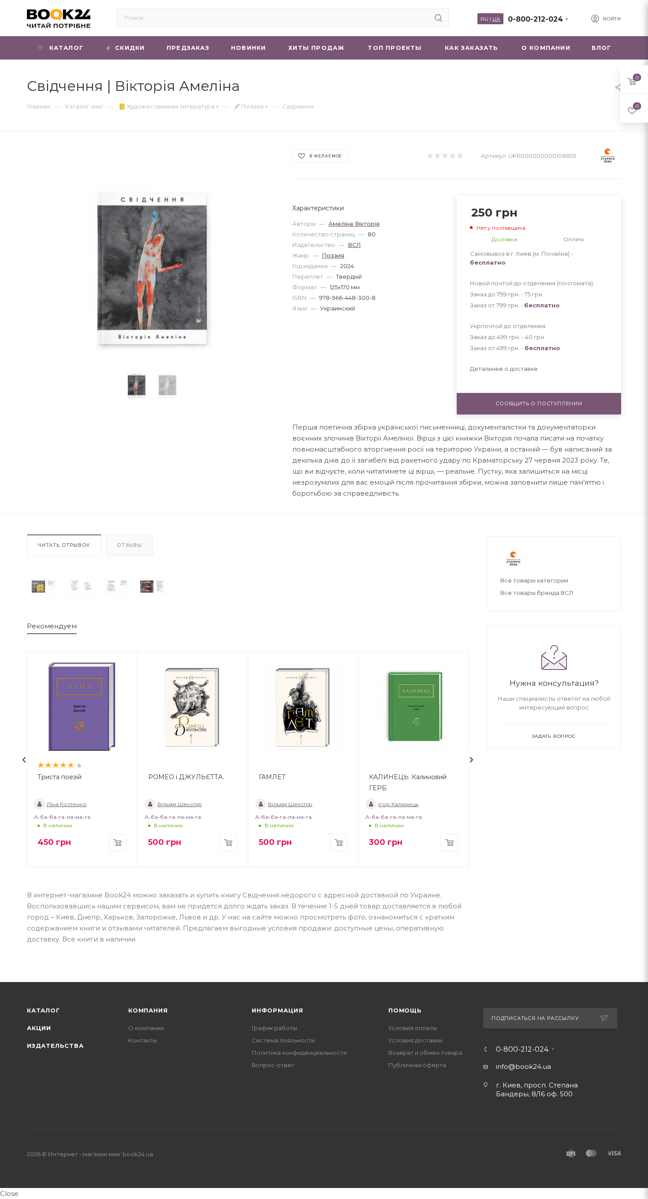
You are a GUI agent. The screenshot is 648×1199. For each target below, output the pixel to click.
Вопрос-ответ (273, 1064)
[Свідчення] (45, 587)
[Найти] (438, 17)
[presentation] (24, 760)
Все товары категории (534, 580)
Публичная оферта (417, 1064)
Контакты (142, 1040)
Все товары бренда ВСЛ (537, 592)
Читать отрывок (64, 545)
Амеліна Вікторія (354, 223)
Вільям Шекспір (179, 804)
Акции (39, 1027)
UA (496, 18)
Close (9, 1193)
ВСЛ (354, 244)
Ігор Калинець (398, 804)
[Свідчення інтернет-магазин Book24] (152, 268)
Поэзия (333, 255)
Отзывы (129, 545)
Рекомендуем (52, 626)
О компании (146, 1027)
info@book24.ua (523, 1066)
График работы (274, 1027)
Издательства (55, 1045)
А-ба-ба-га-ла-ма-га (62, 817)
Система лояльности (283, 1040)
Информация (277, 1010)
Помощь (405, 1010)
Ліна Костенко (67, 804)
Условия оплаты (412, 1027)
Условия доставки (415, 1040)
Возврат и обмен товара (425, 1052)
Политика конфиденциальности (299, 1052)
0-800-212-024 (535, 19)
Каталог (43, 1010)
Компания (148, 1010)
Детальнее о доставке (504, 368)
